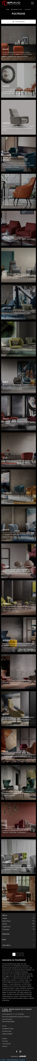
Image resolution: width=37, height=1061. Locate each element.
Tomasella (6, 929)
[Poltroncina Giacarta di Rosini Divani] (18, 191)
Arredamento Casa (16, 9)
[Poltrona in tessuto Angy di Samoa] (18, 265)
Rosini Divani (7, 921)
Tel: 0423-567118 (7, 1019)
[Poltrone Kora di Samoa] (18, 376)
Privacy (3, 1060)
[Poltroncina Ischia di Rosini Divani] (18, 154)
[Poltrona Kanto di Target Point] (18, 80)
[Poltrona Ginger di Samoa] (18, 671)
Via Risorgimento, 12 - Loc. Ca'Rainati (13, 1014)
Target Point (7, 926)
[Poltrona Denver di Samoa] (18, 302)
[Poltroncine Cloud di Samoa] (18, 560)
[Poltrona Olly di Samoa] (18, 449)
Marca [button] (4, 915)
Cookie (9, 1060)
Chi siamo (5, 1041)
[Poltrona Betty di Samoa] (18, 708)
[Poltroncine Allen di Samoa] (18, 486)
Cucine (4, 1026)
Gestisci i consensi (19, 1060)
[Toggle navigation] (32, 3)
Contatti (4, 1046)
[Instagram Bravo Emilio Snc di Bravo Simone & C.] (20, 1051)
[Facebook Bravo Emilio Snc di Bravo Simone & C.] (17, 1051)
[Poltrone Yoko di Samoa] (18, 745)
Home (7, 9)
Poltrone (28, 9)
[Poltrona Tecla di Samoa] (18, 413)
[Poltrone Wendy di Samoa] (18, 634)
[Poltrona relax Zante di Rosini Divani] (18, 893)
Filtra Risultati (20, 21)
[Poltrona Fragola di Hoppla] (18, 856)
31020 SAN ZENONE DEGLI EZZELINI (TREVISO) (16, 1016)
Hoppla (5, 918)
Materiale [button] (5, 934)
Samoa (5, 924)
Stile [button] (4, 939)
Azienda (4, 1038)
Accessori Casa (6, 1031)
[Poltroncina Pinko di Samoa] (18, 597)
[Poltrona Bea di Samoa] (18, 339)
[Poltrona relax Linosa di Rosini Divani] (18, 117)
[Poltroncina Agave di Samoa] (18, 523)
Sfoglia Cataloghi (7, 1034)
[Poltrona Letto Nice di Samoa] (18, 819)
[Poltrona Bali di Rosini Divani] (18, 228)
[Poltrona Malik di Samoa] (18, 43)
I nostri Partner (6, 1044)
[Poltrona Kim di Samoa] (18, 782)
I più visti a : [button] (6, 945)
